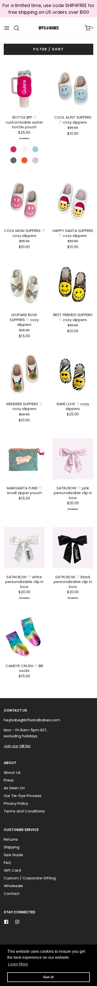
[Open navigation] (6, 28)
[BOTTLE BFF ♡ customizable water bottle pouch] (24, 88)
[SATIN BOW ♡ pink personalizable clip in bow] (72, 458)
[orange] (24, 160)
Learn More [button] (18, 964)
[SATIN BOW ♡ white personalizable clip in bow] (24, 547)
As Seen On (14, 787)
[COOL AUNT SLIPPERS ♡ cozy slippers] (72, 88)
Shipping (11, 847)
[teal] (35, 149)
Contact (12, 893)
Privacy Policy (16, 803)
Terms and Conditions (24, 811)
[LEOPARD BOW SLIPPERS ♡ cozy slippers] (24, 285)
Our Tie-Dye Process (22, 795)
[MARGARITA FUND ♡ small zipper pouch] (24, 458)
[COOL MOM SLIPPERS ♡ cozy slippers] (24, 201)
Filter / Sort (48, 49)
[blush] (24, 149)
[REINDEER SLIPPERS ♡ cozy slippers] (24, 374)
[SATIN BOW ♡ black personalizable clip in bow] (72, 547)
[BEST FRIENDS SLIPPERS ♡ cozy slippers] (72, 285)
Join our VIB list (17, 746)
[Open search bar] (18, 28)
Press (9, 780)
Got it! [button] (48, 977)
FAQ (7, 862)
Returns (11, 839)
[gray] (35, 160)
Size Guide (13, 854)
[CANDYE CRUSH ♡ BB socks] (24, 636)
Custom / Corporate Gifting (30, 878)
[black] (13, 160)
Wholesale (13, 885)
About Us (12, 772)
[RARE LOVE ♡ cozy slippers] (72, 374)
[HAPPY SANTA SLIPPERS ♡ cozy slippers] (72, 201)
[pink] (13, 149)
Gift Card (12, 870)
